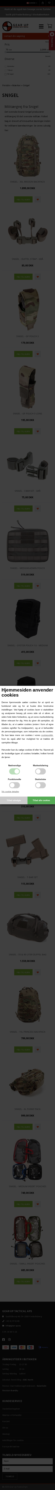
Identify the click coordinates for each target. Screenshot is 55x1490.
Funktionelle (14, 779)
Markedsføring (40, 765)
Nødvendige (14, 765)
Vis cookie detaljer (10, 791)
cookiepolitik (47, 735)
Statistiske (40, 779)
